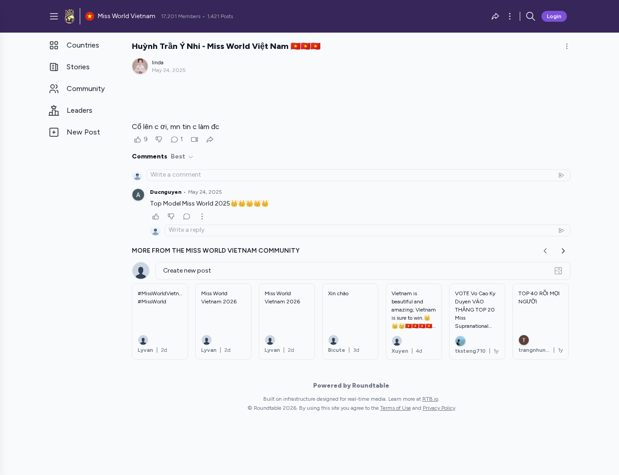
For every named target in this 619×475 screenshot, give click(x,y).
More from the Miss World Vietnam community (216, 250)
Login (554, 16)
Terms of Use (395, 408)
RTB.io (430, 399)
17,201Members (180, 16)
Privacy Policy (439, 408)
